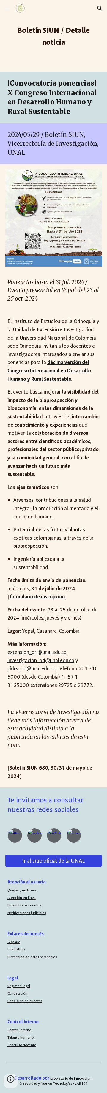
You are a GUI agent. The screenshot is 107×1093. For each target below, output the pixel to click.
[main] (53, 35)
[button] (7, 8)
